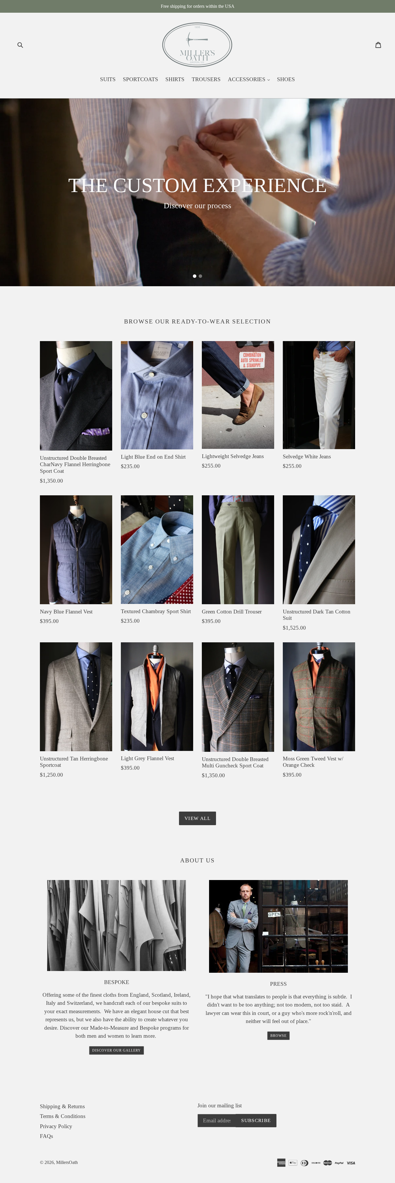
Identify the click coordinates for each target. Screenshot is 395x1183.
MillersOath (67, 1162)
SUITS (108, 79)
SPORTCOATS (140, 79)
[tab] (194, 276)
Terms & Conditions (62, 1116)
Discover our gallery (116, 1050)
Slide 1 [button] (194, 276)
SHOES (286, 79)
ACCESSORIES (250, 79)
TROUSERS (206, 79)
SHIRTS (174, 79)
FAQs (46, 1136)
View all (197, 818)
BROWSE (278, 1036)
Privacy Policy (56, 1126)
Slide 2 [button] (200, 276)
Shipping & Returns (62, 1106)
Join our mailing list (220, 1105)
